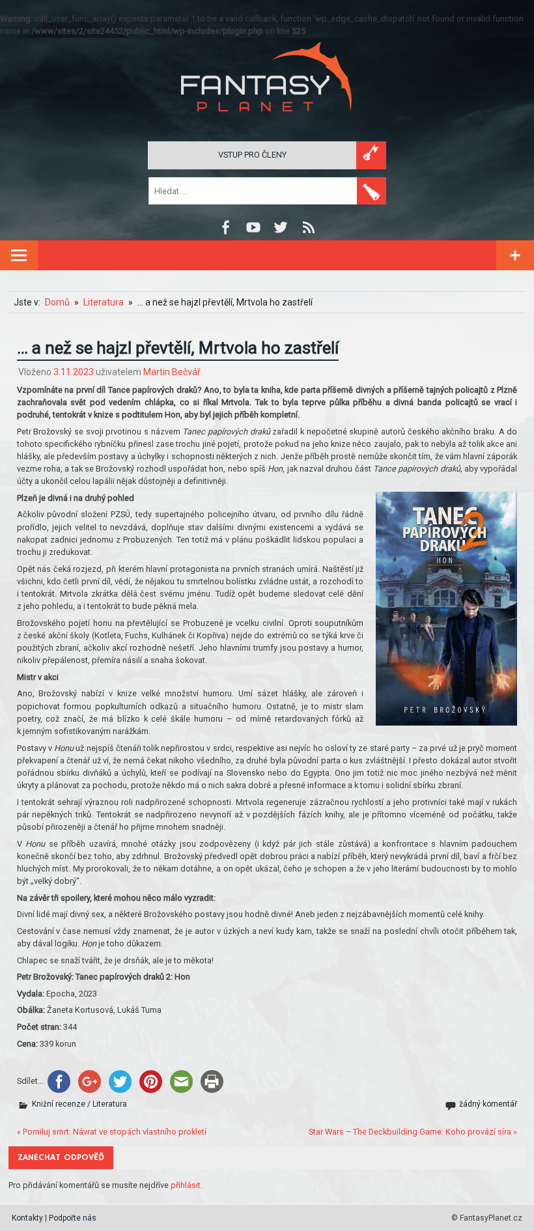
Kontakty (27, 1218)
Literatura (109, 1104)
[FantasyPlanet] (267, 122)
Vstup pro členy (252, 155)
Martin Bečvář (172, 372)
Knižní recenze (58, 1104)
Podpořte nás (72, 1218)
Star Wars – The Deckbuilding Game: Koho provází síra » (413, 1132)
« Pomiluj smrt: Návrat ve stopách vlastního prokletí (111, 1132)
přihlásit (186, 1185)
